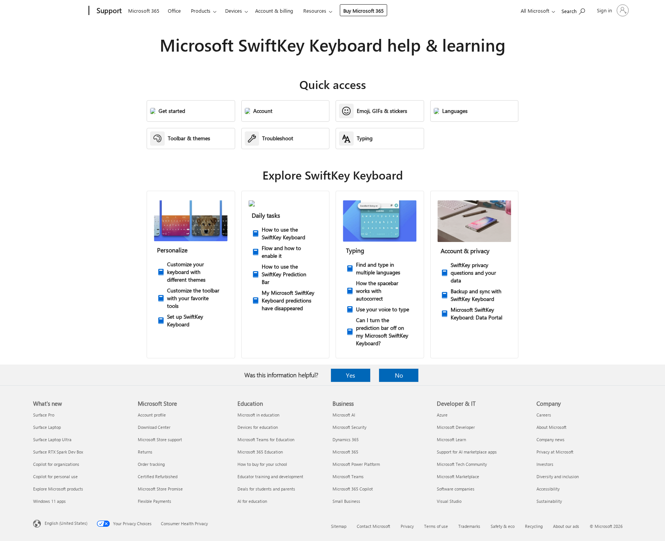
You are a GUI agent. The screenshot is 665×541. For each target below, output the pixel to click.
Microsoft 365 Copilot (352, 489)
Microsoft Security (349, 427)
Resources (314, 10)
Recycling (534, 526)
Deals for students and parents (266, 489)
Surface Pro (43, 415)
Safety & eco (503, 526)
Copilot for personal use (55, 476)
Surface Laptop (47, 427)
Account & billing (274, 10)
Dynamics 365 (345, 439)
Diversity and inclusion (557, 476)
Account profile (152, 415)
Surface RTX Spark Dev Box (58, 452)
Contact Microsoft (373, 526)
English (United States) (66, 523)
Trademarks (469, 526)
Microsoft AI (343, 415)
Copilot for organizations (56, 464)
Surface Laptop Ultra (52, 439)
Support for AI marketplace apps (467, 452)
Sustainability (549, 501)
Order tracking (151, 464)
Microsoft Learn (451, 439)
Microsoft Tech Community (462, 464)
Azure (442, 415)
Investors (544, 464)
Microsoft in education (258, 415)
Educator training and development (270, 476)
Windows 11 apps (49, 501)
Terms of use (436, 526)
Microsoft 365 (143, 10)
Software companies (456, 489)
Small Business (346, 501)
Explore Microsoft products (58, 489)
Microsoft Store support (160, 439)
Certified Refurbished (157, 476)
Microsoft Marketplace (458, 476)
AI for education (252, 501)
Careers (543, 415)
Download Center (154, 427)
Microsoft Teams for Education (265, 439)
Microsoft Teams (348, 476)
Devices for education (257, 427)
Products (201, 10)
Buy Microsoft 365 (363, 10)
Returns (145, 452)
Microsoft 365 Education (260, 452)
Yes (350, 375)
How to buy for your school (262, 464)
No (399, 375)
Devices (233, 10)
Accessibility (548, 489)
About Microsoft (551, 427)
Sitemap (338, 526)
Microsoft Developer (456, 427)
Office (174, 10)
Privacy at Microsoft (554, 452)
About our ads (566, 526)
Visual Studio (449, 501)
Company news (550, 439)
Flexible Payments (154, 501)
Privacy (407, 526)
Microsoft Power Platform (356, 464)
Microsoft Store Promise (160, 489)
